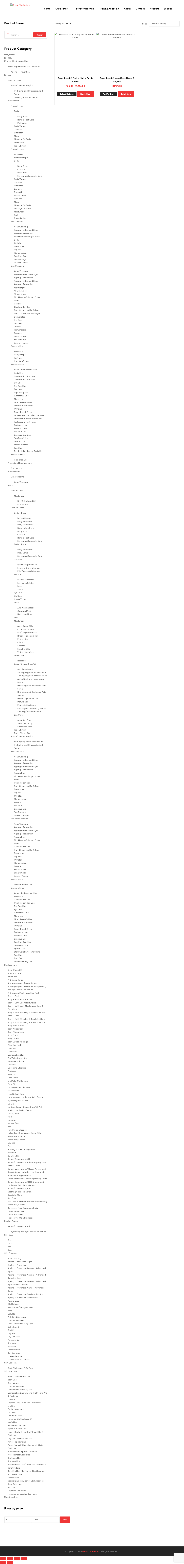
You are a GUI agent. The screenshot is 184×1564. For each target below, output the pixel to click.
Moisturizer (19, 496)
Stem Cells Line (21, 444)
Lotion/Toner (20, 599)
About (127, 8)
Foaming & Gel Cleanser (28, 568)
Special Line (19, 441)
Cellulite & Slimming (17, 1317)
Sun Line (18, 448)
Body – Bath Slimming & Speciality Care (26, 1012)
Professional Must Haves (25, 422)
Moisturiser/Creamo (17, 1136)
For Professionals (85, 8)
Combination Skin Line (24, 376)
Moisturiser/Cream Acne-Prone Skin (24, 1133)
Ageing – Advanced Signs (26, 230)
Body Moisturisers (25, 524)
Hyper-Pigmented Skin (27, 636)
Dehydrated (10, 54)
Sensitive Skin (20, 256)
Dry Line (18, 382)
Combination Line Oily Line (20, 1389)
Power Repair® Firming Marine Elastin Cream (75, 80)
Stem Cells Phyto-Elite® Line (27, 951)
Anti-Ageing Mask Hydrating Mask (23, 993)
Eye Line (18, 389)
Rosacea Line (20, 428)
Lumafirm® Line (21, 361)
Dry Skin (8, 58)
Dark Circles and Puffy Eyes (26, 310)
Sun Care (18, 715)
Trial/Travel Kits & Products (20, 1218)
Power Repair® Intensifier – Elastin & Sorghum (117, 80)
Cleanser (18, 129)
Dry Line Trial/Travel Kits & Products (24, 1402)
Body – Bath (20, 513)
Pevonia (8, 75)
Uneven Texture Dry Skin (19, 1359)
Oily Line (18, 409)
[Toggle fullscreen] (10, 1558)
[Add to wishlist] (68, 55)
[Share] (17, 1558)
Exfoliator (18, 132)
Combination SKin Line (24, 379)
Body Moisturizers (25, 528)
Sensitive (21, 645)
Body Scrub (22, 116)
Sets (10, 1250)
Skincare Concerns (19, 818)
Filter (65, 1519)
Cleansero (12, 1051)
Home (47, 8)
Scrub (20, 589)
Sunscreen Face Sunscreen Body (23, 1208)
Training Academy (109, 8)
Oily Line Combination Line (20, 1438)
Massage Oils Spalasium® (20, 1419)
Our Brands (61, 8)
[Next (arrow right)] (10, 1562)
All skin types (20, 294)
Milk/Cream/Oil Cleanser (28, 571)
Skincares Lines (18, 454)
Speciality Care (15, 1195)
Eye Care (18, 189)
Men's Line (18, 399)
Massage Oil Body (22, 139)
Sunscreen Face (24, 726)
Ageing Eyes (19, 287)
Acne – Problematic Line (25, 369)
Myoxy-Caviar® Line (23, 405)
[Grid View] (142, 23)
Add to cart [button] (108, 94)
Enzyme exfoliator (25, 583)
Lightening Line (21, 392)
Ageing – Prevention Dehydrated (23, 1297)
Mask (16, 136)
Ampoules (18, 154)
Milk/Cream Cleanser (17, 1130)
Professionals (14, 471)
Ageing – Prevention (20, 72)
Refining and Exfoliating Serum (31, 708)
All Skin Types (20, 290)
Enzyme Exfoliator (25, 579)
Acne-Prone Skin (25, 626)
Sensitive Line (20, 431)
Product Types (14, 80)
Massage (12, 1120)
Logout (168, 8)
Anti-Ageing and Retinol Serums (32, 675)
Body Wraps (19, 126)
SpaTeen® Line (21, 438)
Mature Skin (22, 504)
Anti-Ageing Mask (25, 607)
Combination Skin (22, 307)
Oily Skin (18, 323)
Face (10, 1243)
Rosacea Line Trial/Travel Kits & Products (27, 1464)
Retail (10, 485)
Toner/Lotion (20, 146)
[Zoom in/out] (3, 1558)
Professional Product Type (20, 463)
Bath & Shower (24, 518)
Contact (140, 8)
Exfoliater (12, 1064)
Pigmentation (20, 253)
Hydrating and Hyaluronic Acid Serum (25, 1097)
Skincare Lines (17, 364)
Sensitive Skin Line (22, 435)
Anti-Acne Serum (25, 669)
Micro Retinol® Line (23, 402)
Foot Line (18, 358)
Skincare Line (17, 346)
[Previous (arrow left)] (3, 1562)
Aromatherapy (21, 157)
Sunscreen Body (24, 723)
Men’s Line (18, 916)
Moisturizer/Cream (16, 1139)
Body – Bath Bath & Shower (21, 999)
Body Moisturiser (24, 521)
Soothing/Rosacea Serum (26, 97)
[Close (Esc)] (24, 1558)
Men (16, 617)
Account (154, 8)
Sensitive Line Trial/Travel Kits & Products (26, 1471)
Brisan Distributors (90, 1551)
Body (16, 111)
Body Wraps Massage (18, 1041)
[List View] (146, 23)
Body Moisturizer (15, 1029)
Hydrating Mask (24, 614)
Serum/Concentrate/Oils (19, 1188)
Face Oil (18, 192)
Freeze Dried (20, 195)
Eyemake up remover (27, 564)
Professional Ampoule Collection (29, 415)
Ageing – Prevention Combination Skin (25, 1294)
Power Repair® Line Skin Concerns (24, 66)
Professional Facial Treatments (28, 418)
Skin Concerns (17, 266)
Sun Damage (20, 259)
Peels (19, 586)
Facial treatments (16, 1409)
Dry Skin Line (20, 386)
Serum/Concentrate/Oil (22, 85)
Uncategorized (11, 1497)
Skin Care (8, 1235)
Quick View (82, 55)
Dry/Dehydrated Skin (27, 501)
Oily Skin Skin (14, 1336)
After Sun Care (24, 720)
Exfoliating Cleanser (17, 1068)
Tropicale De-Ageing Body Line (28, 451)
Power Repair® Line (23, 412)
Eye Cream (13, 1077)
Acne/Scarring (21, 226)
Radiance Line (20, 425)
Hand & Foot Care (25, 119)
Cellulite (21, 169)
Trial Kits (18, 958)
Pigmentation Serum (26, 705)
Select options (67, 94)
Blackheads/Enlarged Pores (27, 236)
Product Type (17, 106)
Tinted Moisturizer (25, 652)
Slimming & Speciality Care (29, 176)
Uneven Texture (21, 262)
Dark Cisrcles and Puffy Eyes (27, 313)
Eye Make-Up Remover (18, 1081)
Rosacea (18, 333)
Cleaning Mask (24, 611)
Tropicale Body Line (23, 961)
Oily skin (18, 326)
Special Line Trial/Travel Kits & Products (26, 1481)
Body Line (18, 351)
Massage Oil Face (22, 208)
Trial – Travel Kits (22, 733)
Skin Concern (17, 221)
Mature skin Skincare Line (16, 61)
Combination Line (22, 899)
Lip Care (18, 198)
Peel (16, 215)
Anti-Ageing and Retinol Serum (31, 672)
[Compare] (75, 55)
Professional (13, 100)
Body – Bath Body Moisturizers (22, 1002)
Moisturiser (22, 123)
